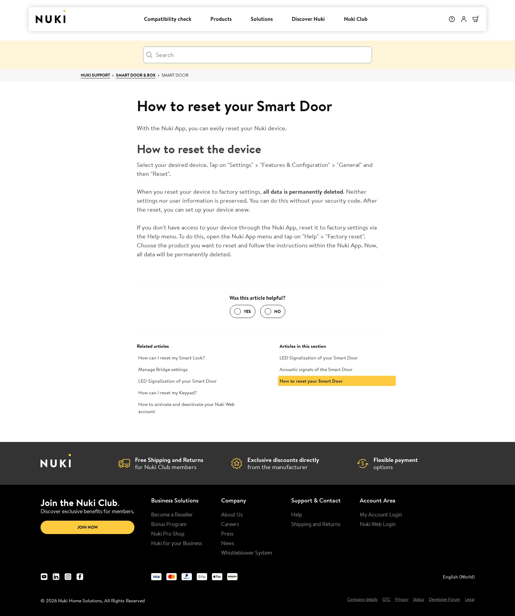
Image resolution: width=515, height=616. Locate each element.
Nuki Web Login (378, 524)
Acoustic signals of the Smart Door (316, 369)
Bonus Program (169, 524)
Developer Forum (444, 599)
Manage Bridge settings (163, 369)
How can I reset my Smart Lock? (171, 357)
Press (227, 533)
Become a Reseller (172, 514)
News (227, 543)
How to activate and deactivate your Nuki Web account (186, 408)
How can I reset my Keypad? (167, 392)
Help (296, 514)
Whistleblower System (246, 552)
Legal (469, 599)
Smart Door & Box (136, 75)
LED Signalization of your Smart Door (177, 380)
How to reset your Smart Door (311, 380)
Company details (362, 599)
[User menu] (464, 19)
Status (418, 599)
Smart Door (175, 75)
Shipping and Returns (315, 524)
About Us (232, 514)
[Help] (452, 19)
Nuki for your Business (176, 543)
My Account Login (381, 514)
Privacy (401, 599)
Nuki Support (95, 75)
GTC (386, 599)
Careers (230, 524)
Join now (87, 527)
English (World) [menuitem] (458, 576)
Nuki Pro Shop (167, 533)
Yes (247, 311)
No (277, 311)
